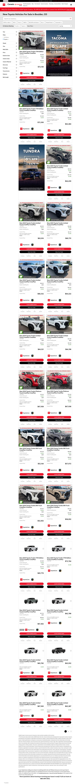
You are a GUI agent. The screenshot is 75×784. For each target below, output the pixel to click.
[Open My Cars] (70, 4)
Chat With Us (32, 83)
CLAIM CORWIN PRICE (32, 77)
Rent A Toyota (65, 3)
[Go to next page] (71, 770)
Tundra (17, 26)
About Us (25, 5)
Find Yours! (70, 9)
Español (6, 1)
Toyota (23, 26)
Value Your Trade (31, 80)
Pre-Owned (37, 3)
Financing (51, 3)
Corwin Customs (44, 3)
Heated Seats (50, 22)
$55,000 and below (34, 22)
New (33, 3)
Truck (20, 22)
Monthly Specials (27, 3)
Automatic (58, 22)
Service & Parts (57, 3)
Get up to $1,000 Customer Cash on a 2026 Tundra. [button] (25, 63)
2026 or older (7, 22)
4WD (25, 22)
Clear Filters (30, 26)
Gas (42, 22)
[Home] (4, 5)
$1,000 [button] (42, 62)
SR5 (14, 22)
